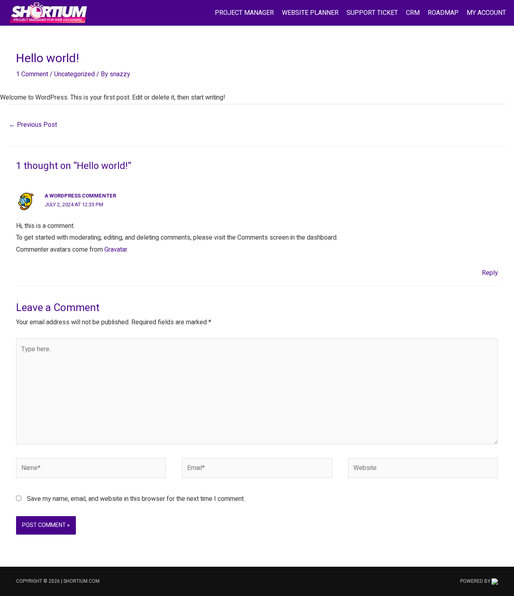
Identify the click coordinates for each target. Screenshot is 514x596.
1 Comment (32, 74)
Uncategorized (74, 74)
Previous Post (33, 125)
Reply (490, 273)
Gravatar (115, 249)
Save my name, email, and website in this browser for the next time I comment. (136, 499)
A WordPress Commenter (80, 195)
